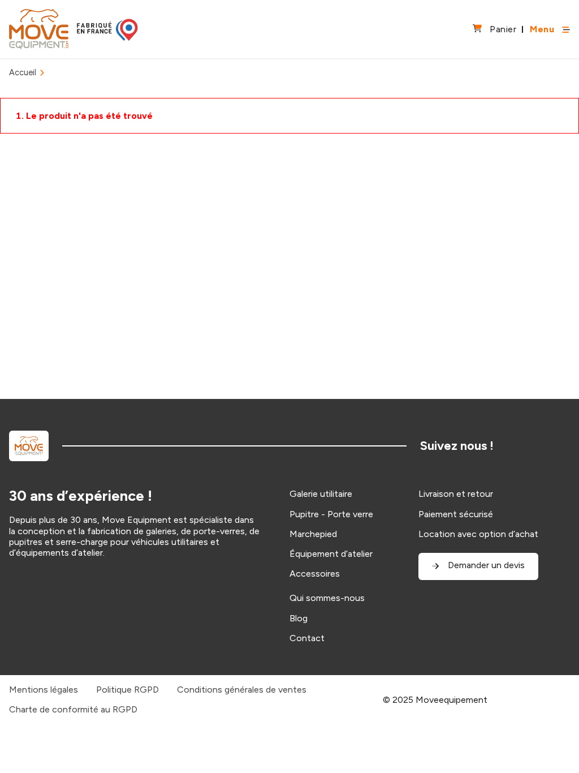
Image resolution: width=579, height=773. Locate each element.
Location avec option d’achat (478, 534)
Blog (299, 618)
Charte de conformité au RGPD (73, 709)
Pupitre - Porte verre (331, 514)
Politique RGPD (127, 689)
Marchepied (313, 534)
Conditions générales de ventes (241, 689)
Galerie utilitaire (321, 493)
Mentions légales (43, 689)
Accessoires (315, 573)
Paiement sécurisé (455, 514)
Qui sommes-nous (327, 597)
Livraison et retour (455, 493)
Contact (307, 638)
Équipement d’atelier (331, 553)
